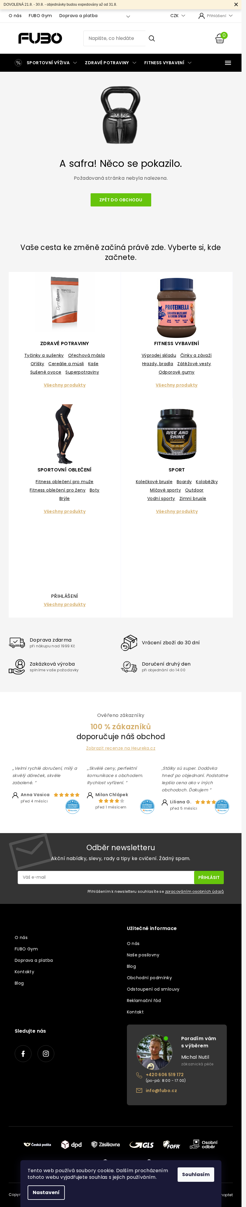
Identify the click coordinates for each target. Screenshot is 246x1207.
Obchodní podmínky (149, 978)
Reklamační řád (144, 1001)
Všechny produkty (65, 385)
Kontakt (135, 1012)
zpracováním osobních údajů (194, 891)
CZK (175, 16)
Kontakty (24, 972)
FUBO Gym (40, 16)
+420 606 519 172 (165, 1075)
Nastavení (46, 1192)
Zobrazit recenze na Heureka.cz (120, 748)
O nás (15, 16)
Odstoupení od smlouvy (153, 989)
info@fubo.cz (161, 1091)
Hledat (152, 38)
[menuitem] (45, 63)
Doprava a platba (78, 16)
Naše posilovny (143, 955)
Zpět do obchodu (120, 200)
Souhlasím (196, 1174)
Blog (19, 983)
